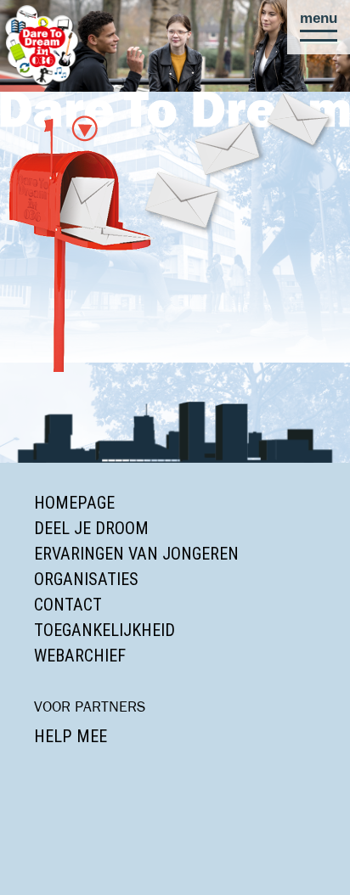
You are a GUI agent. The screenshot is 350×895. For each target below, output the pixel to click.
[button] (318, 27)
